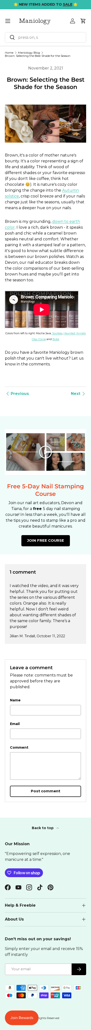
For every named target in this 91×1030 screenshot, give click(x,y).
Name (15, 700)
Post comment (45, 791)
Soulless (57, 333)
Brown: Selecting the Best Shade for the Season (37, 55)
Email (15, 724)
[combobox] (45, 37)
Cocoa (42, 339)
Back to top (43, 828)
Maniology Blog (29, 52)
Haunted (69, 333)
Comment (19, 747)
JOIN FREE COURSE (45, 540)
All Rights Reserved (46, 1018)
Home (9, 52)
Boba (55, 339)
